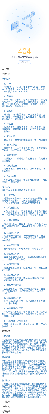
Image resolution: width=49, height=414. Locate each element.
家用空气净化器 (29, 87)
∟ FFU (6, 84)
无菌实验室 (11, 291)
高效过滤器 (8, 169)
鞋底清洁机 (15, 182)
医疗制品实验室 (26, 291)
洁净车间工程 (9, 224)
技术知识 (6, 380)
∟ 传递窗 (7, 124)
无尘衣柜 (7, 140)
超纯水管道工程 (29, 324)
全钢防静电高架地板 (29, 203)
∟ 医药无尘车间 (10, 233)
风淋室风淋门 (20, 106)
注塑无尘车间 (28, 268)
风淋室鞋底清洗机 (11, 180)
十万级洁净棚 (33, 114)
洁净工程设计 (29, 190)
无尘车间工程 (24, 224)
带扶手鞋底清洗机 (30, 180)
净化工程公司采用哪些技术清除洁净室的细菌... (23, 361)
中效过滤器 (21, 169)
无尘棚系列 (19, 119)
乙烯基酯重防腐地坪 (29, 201)
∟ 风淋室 (7, 96)
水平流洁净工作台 (24, 148)
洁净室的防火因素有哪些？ (27, 390)
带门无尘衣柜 (39, 140)
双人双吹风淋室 (29, 100)
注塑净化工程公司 (11, 268)
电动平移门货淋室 (11, 100)
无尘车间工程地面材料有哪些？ (16, 384)
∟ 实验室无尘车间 (11, 285)
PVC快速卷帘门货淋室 (16, 104)
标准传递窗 (21, 127)
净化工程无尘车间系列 (16, 215)
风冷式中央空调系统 (34, 314)
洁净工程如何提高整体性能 (24, 349)
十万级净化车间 (10, 213)
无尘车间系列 (35, 215)
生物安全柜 (36, 249)
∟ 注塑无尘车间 (10, 264)
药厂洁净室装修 (30, 236)
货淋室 (32, 104)
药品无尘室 (15, 238)
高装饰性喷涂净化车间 (32, 278)
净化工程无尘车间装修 (12, 190)
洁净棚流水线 (18, 114)
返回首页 (24, 62)
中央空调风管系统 (11, 312)
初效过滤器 (34, 169)
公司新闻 (6, 336)
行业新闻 (6, 357)
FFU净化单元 (22, 89)
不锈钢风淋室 (18, 102)
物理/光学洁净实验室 (28, 289)
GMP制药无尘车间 (11, 236)
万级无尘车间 (24, 211)
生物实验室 (23, 249)
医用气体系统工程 (11, 324)
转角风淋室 (32, 102)
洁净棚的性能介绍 (35, 348)
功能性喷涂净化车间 (12, 280)
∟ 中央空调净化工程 (12, 308)
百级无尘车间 (9, 211)
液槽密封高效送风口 (25, 159)
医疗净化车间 (29, 238)
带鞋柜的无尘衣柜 (22, 140)
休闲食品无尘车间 (15, 259)
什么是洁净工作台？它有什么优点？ (18, 367)
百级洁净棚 (30, 117)
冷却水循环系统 (15, 314)
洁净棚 (6, 114)
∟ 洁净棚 (7, 111)
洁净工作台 (8, 148)
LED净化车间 (27, 226)
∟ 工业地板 (8, 195)
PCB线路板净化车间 (12, 301)
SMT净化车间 (12, 226)
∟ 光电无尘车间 (10, 220)
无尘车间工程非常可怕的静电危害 (24, 371)
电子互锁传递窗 (36, 129)
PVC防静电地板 (10, 203)
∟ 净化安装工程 (10, 208)
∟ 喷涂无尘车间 (10, 275)
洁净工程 (6, 187)
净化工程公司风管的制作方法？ (31, 365)
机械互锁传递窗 (19, 129)
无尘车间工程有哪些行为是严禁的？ (24, 368)
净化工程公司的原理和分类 (25, 386)
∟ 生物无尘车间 (10, 245)
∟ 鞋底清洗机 (9, 176)
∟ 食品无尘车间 (10, 254)
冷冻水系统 (8, 316)
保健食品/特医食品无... (13, 257)
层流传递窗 (8, 127)
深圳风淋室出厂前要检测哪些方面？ (24, 372)
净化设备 (6, 79)
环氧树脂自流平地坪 (31, 198)
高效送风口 (8, 159)
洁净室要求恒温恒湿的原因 (14, 363)
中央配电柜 (27, 312)
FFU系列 (22, 91)
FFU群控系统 (9, 91)
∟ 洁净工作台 (9, 145)
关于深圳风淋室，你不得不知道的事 (25, 342)
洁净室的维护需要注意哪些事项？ (24, 343)
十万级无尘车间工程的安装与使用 (17, 340)
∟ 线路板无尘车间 (11, 298)
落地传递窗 (34, 127)
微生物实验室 (9, 249)
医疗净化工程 (9, 289)
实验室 (39, 291)
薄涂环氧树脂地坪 (11, 198)
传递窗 (6, 131)
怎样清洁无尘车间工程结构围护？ (26, 397)
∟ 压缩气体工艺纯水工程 (15, 321)
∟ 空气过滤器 (9, 165)
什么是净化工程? (19, 348)
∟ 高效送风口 (9, 155)
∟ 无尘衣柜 (8, 136)
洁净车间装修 (26, 213)
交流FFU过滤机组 (11, 87)
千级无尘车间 (39, 211)
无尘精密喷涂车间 (11, 278)
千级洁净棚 (17, 117)
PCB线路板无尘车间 (34, 301)
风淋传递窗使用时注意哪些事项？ (24, 391)
